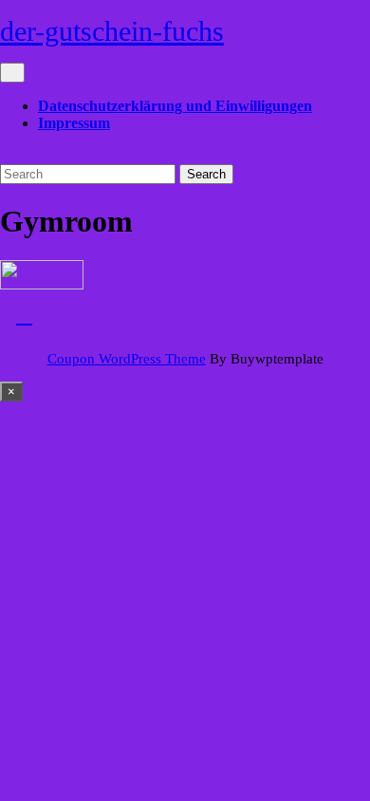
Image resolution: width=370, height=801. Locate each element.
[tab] (12, 73)
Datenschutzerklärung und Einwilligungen (175, 106)
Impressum (74, 123)
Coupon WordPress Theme (126, 358)
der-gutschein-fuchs (112, 31)
